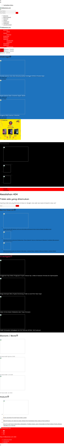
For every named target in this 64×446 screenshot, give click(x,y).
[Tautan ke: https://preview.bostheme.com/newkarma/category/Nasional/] (15, 210)
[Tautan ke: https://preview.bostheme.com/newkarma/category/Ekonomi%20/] (17, 335)
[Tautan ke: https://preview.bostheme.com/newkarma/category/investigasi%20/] (11, 256)
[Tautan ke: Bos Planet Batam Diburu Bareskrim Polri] (7, 172)
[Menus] (0, 1)
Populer (5, 188)
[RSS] (3, 434)
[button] (17, 13)
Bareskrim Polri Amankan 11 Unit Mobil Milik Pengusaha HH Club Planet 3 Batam (25, 184)
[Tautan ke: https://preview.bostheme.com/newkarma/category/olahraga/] (10, 57)
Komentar (6, 190)
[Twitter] (3, 432)
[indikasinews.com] (5, 8)
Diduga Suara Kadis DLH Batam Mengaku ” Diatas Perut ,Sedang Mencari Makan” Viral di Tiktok (29, 162)
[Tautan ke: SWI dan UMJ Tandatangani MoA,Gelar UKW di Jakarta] (12, 371)
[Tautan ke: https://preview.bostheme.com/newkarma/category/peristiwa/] (10, 143)
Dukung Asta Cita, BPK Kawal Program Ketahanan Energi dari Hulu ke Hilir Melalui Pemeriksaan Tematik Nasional (31, 355)
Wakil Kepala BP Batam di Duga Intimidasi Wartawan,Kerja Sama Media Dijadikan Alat (27, 229)
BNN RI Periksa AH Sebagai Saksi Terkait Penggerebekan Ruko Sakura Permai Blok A (26, 420)
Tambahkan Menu (8, 5)
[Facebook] (3, 431)
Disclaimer (6, 441)
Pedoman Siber (7, 439)
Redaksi (5, 442)
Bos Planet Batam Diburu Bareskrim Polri (14, 173)
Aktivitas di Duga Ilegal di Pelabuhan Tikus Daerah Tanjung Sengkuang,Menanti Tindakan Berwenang (31, 240)
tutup (2, 49)
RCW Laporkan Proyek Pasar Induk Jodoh (15, 417)
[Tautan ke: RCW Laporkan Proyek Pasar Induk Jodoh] (15, 414)
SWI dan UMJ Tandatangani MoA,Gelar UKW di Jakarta (15, 373)
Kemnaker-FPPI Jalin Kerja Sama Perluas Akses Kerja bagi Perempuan (19, 391)
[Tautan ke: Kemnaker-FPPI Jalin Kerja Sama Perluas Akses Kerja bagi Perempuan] (12, 389)
